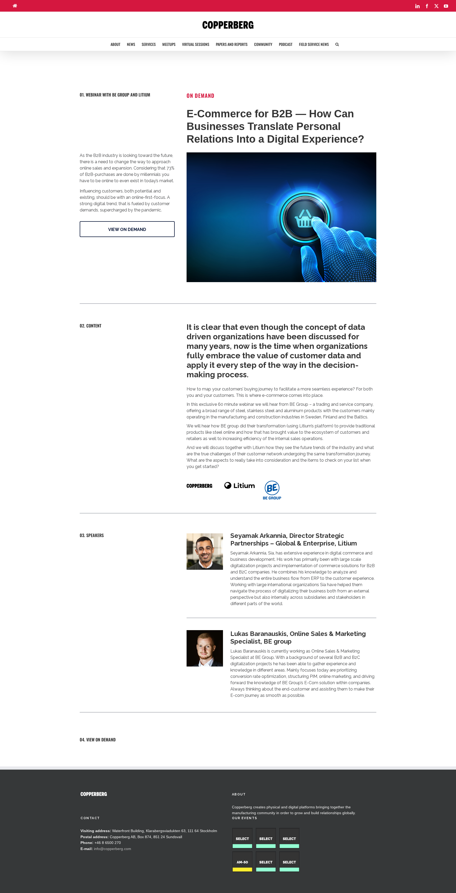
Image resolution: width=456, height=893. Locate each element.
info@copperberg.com (112, 849)
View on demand (127, 229)
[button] (337, 44)
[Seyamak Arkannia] (205, 535)
